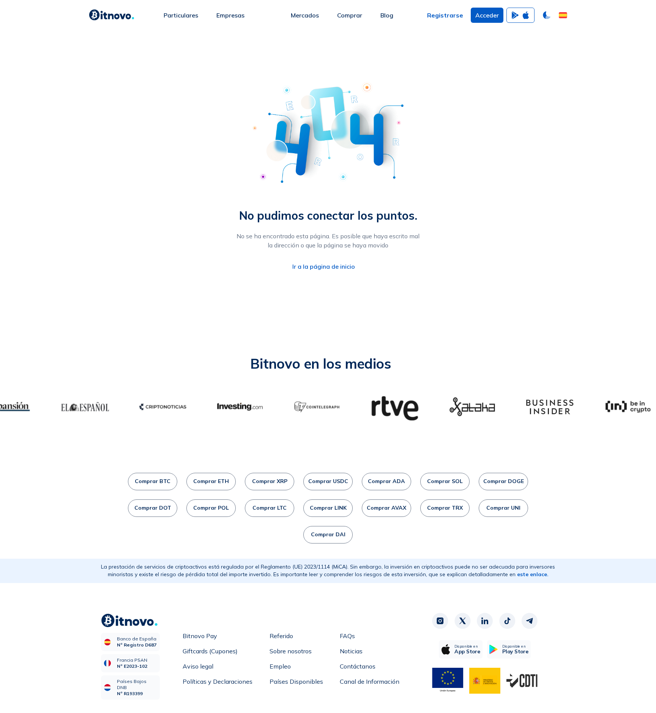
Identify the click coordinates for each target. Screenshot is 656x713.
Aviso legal (198, 666)
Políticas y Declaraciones (217, 681)
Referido (281, 636)
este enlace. (533, 574)
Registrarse (445, 15)
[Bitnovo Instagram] (440, 621)
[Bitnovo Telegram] (530, 621)
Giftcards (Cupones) (210, 651)
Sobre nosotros (291, 651)
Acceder (487, 15)
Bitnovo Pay (200, 636)
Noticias (351, 651)
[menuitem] (181, 15)
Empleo (280, 666)
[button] (563, 15)
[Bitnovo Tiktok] (507, 621)
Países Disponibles (296, 681)
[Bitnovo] (111, 15)
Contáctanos (357, 666)
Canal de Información (369, 681)
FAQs (347, 636)
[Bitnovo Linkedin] (485, 621)
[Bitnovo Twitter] (462, 621)
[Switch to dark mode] (547, 15)
